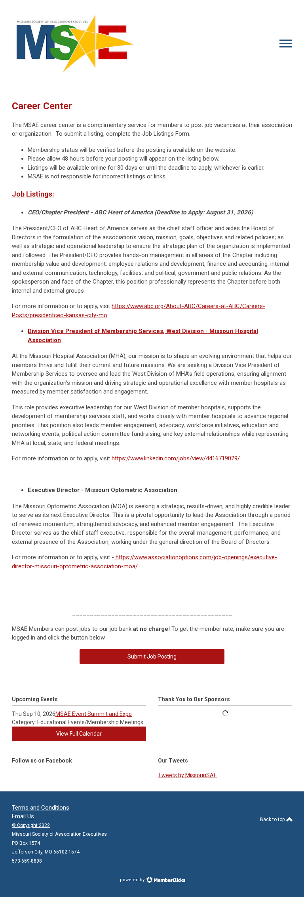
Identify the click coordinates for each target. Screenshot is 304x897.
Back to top (273, 819)
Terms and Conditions (40, 807)
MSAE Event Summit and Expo (93, 714)
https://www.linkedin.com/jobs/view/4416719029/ (175, 458)
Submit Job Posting (152, 656)
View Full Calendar (79, 733)
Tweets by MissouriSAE (187, 775)
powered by (133, 879)
